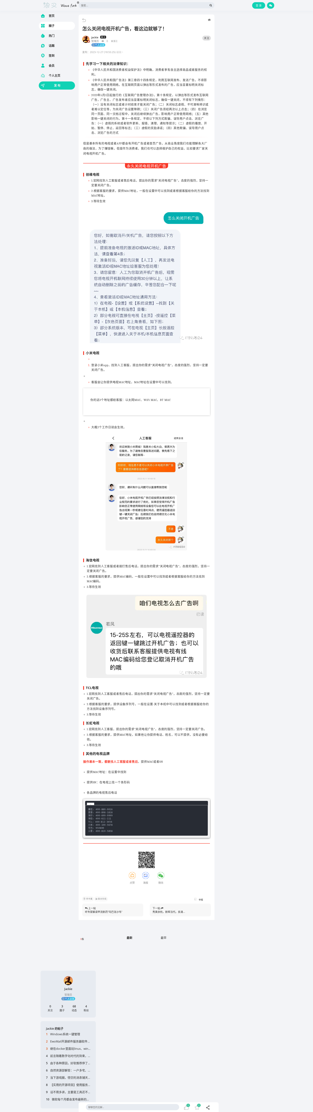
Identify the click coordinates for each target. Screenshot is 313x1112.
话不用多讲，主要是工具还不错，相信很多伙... (80, 1092)
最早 (163, 938)
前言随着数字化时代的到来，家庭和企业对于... (80, 1056)
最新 (129, 938)
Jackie (94, 37)
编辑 (119, 52)
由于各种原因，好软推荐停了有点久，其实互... (80, 1063)
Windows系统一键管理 (65, 1034)
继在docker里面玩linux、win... (70, 1049)
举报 (200, 899)
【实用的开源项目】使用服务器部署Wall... (77, 1085)
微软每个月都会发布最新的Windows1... (77, 1099)
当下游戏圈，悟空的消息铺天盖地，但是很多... (80, 1078)
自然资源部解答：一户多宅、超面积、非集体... (80, 1070)
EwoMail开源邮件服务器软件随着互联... (75, 1041)
